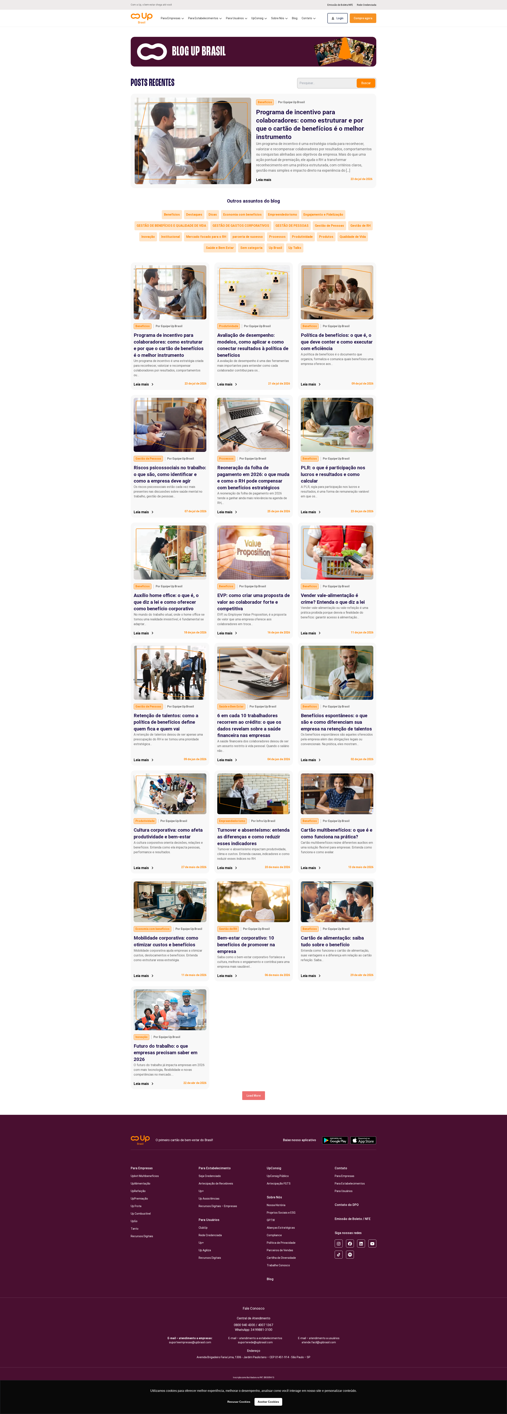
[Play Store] (335, 1140)
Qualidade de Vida (353, 237)
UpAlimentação (140, 1183)
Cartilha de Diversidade (281, 1257)
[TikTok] (339, 1255)
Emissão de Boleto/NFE (340, 5)
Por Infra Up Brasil (263, 821)
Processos (277, 237)
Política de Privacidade (281, 1242)
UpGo (134, 1221)
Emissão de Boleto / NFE (353, 1219)
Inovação (148, 237)
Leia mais (263, 180)
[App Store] (363, 1140)
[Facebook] (350, 1243)
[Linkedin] (361, 1243)
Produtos (326, 237)
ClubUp (203, 1227)
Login (339, 18)
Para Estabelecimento (215, 1168)
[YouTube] (372, 1243)
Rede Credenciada (366, 5)
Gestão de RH (360, 226)
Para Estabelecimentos (203, 18)
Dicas (213, 214)
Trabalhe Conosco (278, 1265)
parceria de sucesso (248, 237)
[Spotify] (350, 1255)
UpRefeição (138, 1191)
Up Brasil (275, 248)
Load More (254, 1095)
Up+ (201, 1191)
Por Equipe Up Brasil (291, 102)
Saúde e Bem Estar (220, 248)
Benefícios (265, 102)
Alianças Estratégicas (281, 1227)
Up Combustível (141, 1213)
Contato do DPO (347, 1205)
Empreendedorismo (282, 214)
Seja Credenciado (210, 1176)
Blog (294, 18)
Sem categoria (251, 248)
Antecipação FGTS (279, 1183)
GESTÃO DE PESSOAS (292, 226)
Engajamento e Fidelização (323, 214)
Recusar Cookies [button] (238, 1401)
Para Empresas (142, 1168)
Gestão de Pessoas (329, 226)
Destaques (194, 214)
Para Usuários (209, 1220)
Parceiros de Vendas (280, 1250)
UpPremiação (139, 1198)
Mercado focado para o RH (206, 237)
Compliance (274, 1235)
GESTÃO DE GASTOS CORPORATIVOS (241, 226)
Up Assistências (209, 1198)
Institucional (170, 237)
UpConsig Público (278, 1176)
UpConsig (274, 1168)
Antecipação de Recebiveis (216, 1183)
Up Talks (294, 248)
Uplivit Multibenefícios (145, 1176)
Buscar (366, 83)
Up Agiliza (205, 1250)
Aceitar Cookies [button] (268, 1401)
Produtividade (302, 237)
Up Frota (136, 1206)
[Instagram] (339, 1243)
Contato (341, 1168)
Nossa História (276, 1205)
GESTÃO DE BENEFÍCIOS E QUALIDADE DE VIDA (171, 226)
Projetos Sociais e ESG (281, 1212)
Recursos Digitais (142, 1236)
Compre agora (363, 18)
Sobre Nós (274, 1197)
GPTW (271, 1220)
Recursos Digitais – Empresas (218, 1206)
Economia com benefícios (242, 214)
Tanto (134, 1228)
